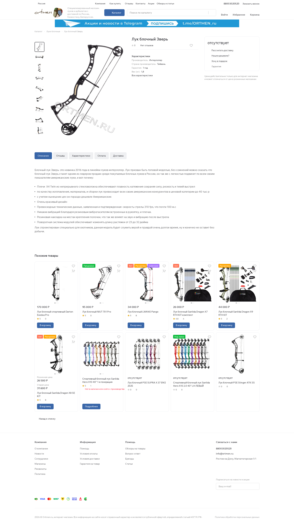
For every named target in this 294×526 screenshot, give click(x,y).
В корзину (45, 325)
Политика (40, 473)
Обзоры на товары (135, 448)
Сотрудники (41, 458)
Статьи (129, 463)
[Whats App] (233, 499)
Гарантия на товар (90, 463)
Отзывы (60, 155)
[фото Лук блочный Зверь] (86, 88)
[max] (257, 499)
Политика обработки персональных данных (237, 517)
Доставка (118, 155)
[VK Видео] (251, 499)
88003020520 (231, 3)
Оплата (102, 155)
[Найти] (212, 12)
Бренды (129, 458)
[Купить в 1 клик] (73, 271)
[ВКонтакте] (214, 499)
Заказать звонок (251, 3)
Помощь (84, 448)
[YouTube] (227, 499)
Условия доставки (90, 458)
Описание (43, 155)
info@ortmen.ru (224, 453)
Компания (41, 442)
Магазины (40, 463)
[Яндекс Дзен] (239, 499)
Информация (88, 442)
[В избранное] (191, 45)
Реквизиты (40, 468)
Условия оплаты (89, 453)
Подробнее (91, 406)
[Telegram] (221, 499)
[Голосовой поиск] (205, 12)
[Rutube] (245, 499)
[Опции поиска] (198, 12)
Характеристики (81, 155)
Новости (39, 453)
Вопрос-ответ (132, 453)
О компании (41, 448)
